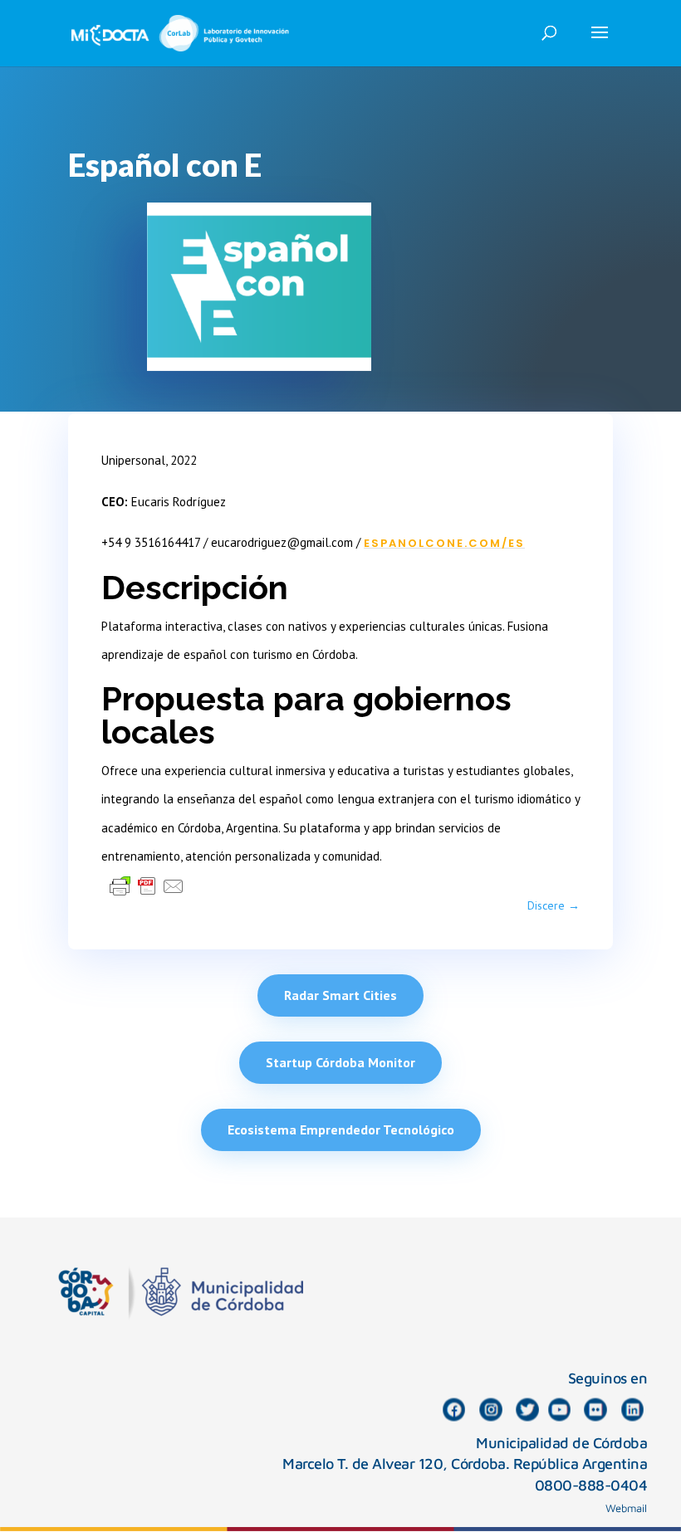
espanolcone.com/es (444, 543)
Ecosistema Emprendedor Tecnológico (341, 1129)
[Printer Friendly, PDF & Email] (147, 885)
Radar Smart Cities (340, 995)
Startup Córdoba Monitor (340, 1062)
